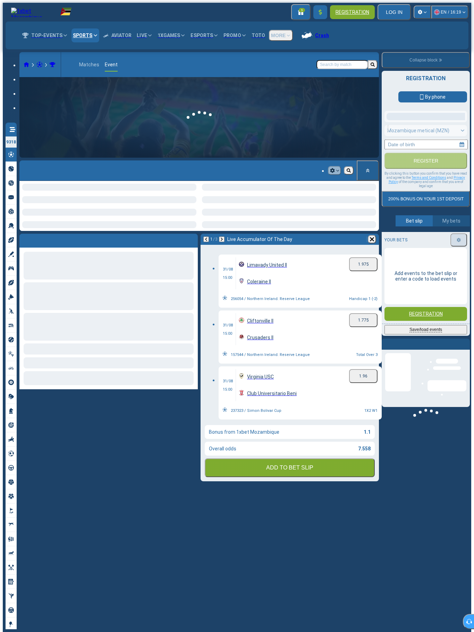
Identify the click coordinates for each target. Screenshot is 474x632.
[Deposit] (320, 12)
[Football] (39, 65)
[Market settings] (334, 170)
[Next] (40, 239)
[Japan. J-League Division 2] (52, 65)
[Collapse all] (368, 170)
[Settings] (422, 12)
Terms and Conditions (429, 256)
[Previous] (25, 239)
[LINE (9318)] (26, 65)
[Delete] (191, 239)
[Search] (373, 64)
